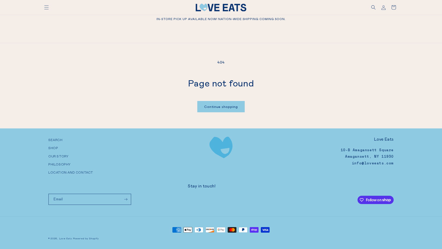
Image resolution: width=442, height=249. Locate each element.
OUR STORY (58, 156)
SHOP (53, 148)
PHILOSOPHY (59, 164)
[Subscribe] (126, 199)
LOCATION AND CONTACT (70, 172)
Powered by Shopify (86, 238)
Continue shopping (221, 106)
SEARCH (55, 140)
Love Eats (65, 238)
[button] (46, 7)
